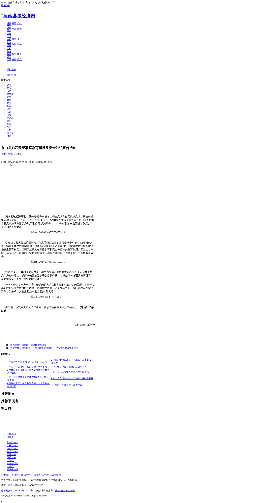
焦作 (9, 106)
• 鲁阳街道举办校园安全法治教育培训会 (27, 362)
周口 (9, 130)
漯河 (9, 115)
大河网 (10, 460)
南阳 (9, 121)
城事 (9, 27)
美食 (19, 54)
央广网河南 (12, 448)
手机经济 (11, 69)
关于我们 (5, 475)
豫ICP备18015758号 (65, 490)
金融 (14, 39)
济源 (9, 136)
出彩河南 (11, 75)
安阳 (9, 97)
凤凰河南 (11, 457)
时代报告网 (12, 469)
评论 (14, 23)
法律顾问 (56, 475)
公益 (19, 23)
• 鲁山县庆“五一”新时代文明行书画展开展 (72, 378)
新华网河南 (12, 442)
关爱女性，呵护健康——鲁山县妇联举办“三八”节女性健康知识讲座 (44, 348)
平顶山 (10, 94)
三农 (9, 54)
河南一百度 (12, 463)
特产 (19, 59)
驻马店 (10, 133)
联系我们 (46, 475)
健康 (9, 45)
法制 (9, 30)
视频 (19, 28)
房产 (14, 54)
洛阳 (9, 91)
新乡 (9, 103)
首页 (9, 24)
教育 (19, 39)
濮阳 (9, 109)
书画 (14, 59)
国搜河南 (11, 454)
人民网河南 (12, 445)
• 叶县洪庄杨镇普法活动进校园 (66, 385)
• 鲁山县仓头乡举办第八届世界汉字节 (70, 372)
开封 (9, 88)
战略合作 (11, 437)
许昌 (9, 112)
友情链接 (11, 434)
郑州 (9, 85)
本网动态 (15, 475)
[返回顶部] (1, 500)
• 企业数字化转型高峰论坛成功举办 (69, 367)
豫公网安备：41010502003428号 (17, 490)
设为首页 (5, 5)
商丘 (9, 124)
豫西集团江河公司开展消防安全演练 (28, 345)
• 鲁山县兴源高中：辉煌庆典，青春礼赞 (27, 367)
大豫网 (10, 466)
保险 (14, 44)
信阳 (9, 127)
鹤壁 (9, 100)
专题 (14, 28)
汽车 (19, 44)
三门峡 (10, 118)
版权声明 (25, 475)
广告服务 (36, 475)
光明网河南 (12, 451)
